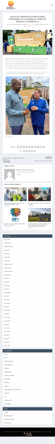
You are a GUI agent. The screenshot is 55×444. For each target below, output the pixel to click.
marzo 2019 (7, 345)
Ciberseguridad (8, 364)
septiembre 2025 (8, 246)
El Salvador (7, 382)
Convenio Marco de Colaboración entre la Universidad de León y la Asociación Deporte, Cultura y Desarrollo (39, 225)
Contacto (45, 431)
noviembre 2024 (8, 264)
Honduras (6, 386)
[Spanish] (27, 433)
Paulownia (6, 393)
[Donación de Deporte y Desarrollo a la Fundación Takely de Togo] (15, 194)
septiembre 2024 (8, 271)
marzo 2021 (7, 317)
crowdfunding (7, 372)
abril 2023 (6, 306)
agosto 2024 (7, 275)
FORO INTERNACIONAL (24, 431)
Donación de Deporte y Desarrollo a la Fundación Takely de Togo (14, 203)
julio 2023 (6, 296)
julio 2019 (6, 338)
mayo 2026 (7, 239)
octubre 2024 (7, 267)
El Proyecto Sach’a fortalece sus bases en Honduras (39, 203)
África (5, 354)
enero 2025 (7, 260)
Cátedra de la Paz (8, 361)
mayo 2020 (7, 331)
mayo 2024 (7, 285)
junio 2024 (6, 282)
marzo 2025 (7, 257)
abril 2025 (6, 253)
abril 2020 (6, 335)
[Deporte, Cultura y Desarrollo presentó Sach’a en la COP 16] (15, 215)
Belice (5, 357)
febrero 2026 (7, 243)
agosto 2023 (7, 292)
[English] (25, 433)
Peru (5, 396)
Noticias (41, 431)
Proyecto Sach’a (14, 431)
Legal (49, 431)
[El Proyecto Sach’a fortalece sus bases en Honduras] (39, 194)
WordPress (39, 429)
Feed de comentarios (9, 419)
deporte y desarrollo (9, 375)
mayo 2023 (7, 303)
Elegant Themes (24, 429)
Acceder (6, 412)
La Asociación (6, 431)
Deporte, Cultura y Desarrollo (19, 24)
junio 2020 (6, 328)
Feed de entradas (8, 415)
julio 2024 (6, 278)
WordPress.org (7, 423)
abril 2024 (6, 289)
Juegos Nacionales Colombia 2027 (12, 389)
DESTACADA (7, 379)
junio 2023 (6, 299)
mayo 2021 (7, 310)
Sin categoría (7, 403)
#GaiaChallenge (34, 431)
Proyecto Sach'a (43, 24)
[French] (30, 433)
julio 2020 (6, 324)
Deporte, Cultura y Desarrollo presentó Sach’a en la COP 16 (14, 224)
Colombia (37, 24)
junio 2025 (6, 250)
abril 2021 (6, 313)
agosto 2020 (7, 321)
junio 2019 (6, 342)
